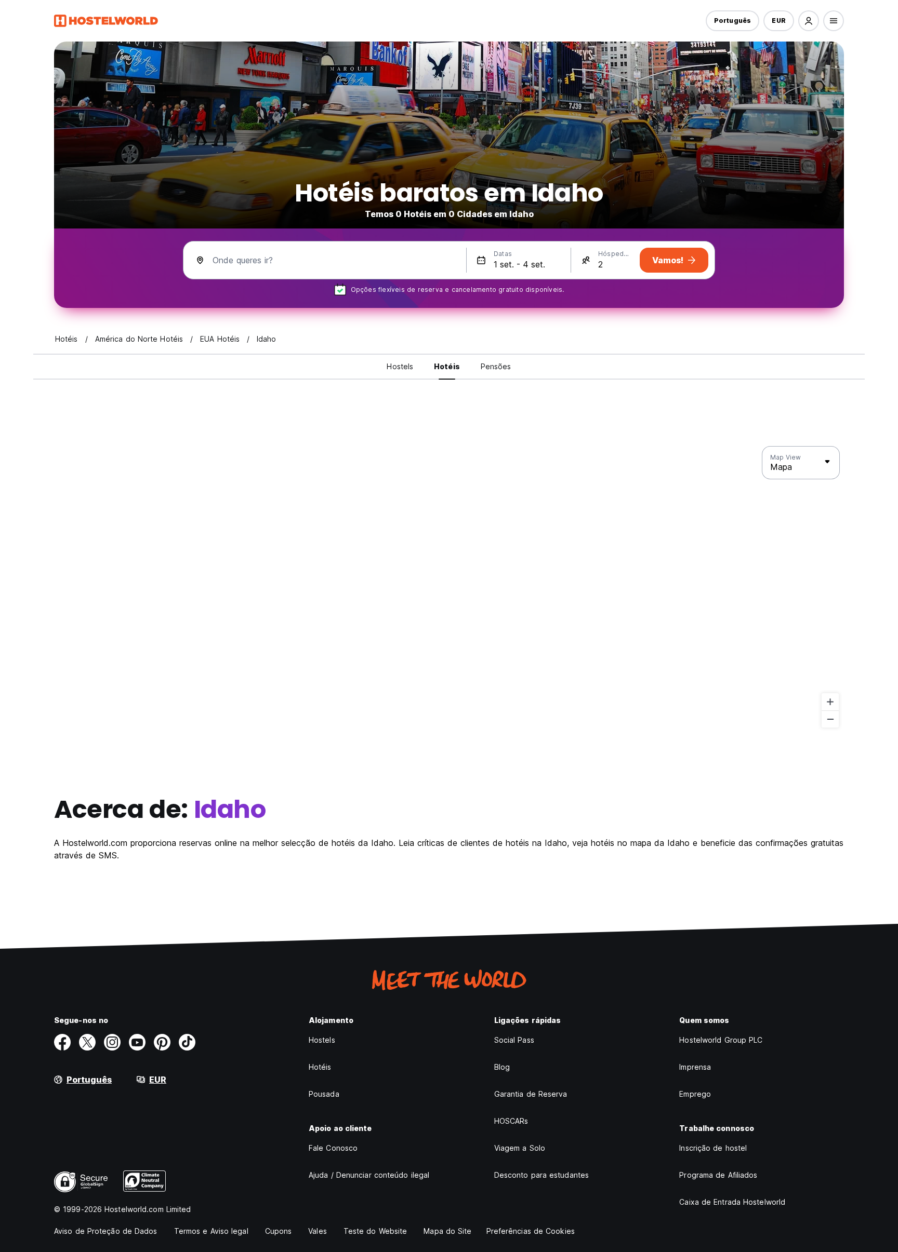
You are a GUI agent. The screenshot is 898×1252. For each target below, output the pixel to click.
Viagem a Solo (519, 1147)
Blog (502, 1066)
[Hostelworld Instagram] (112, 1042)
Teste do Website (375, 1231)
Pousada (324, 1093)
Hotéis (320, 1066)
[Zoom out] (830, 719)
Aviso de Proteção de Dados (105, 1231)
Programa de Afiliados (718, 1174)
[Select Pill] (808, 20)
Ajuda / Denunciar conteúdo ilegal (369, 1174)
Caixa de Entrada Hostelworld (732, 1201)
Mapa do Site (447, 1231)
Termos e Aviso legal (211, 1231)
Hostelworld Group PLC (720, 1039)
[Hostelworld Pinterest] (162, 1042)
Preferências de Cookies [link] (530, 1231)
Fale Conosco (333, 1147)
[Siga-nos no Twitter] (87, 1042)
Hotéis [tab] (447, 366)
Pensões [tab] (496, 366)
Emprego (695, 1093)
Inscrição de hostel (713, 1147)
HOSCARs (511, 1120)
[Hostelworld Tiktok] (187, 1042)
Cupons (278, 1231)
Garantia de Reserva (530, 1093)
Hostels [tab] (400, 366)
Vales (317, 1231)
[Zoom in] (830, 701)
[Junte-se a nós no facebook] (62, 1042)
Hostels (322, 1039)
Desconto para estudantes (541, 1174)
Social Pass (514, 1039)
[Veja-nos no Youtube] (137, 1042)
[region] (449, 587)
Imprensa (695, 1066)
